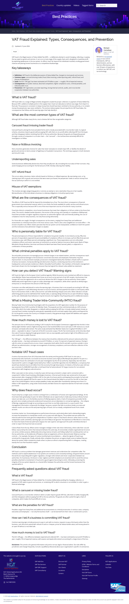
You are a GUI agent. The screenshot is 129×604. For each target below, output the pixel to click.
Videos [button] (76, 5)
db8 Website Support (42, 596)
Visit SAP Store (87, 572)
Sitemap (84, 578)
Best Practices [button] (48, 5)
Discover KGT (62, 561)
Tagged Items (87, 5)
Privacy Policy (86, 561)
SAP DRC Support (40, 567)
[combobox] (106, 5)
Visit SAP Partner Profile (90, 575)
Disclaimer (85, 570)
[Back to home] (17, 5)
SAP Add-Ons (39, 561)
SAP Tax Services (40, 564)
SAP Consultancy (40, 570)
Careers (61, 573)
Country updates (64, 5)
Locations (61, 570)
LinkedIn (108, 564)
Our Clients (62, 567)
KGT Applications (111, 561)
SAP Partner (62, 564)
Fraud (15, 51)
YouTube (108, 567)
